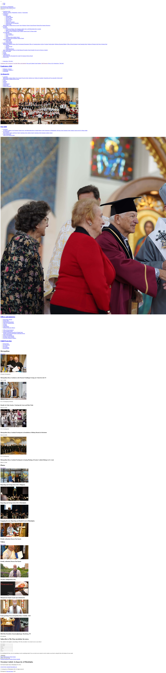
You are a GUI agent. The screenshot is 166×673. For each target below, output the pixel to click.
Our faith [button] (5, 26)
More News (3, 353)
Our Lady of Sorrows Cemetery (41, 50)
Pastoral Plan (39, 25)
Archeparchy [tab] (10, 63)
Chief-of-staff (8, 24)
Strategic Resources (46, 25)
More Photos (3, 467)
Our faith (4, 126)
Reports (7, 47)
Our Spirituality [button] (6, 32)
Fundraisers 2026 (6, 66)
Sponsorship (25, 12)
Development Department (23, 44)
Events (4, 52)
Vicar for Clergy (9, 19)
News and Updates (7, 51)
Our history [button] (5, 27)
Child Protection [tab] (44, 63)
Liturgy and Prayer (9, 34)
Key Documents (12, 55)
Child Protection (6, 341)
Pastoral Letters (9, 41)
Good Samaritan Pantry (82, 44)
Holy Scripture (9, 33)
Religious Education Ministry (61, 44)
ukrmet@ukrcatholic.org (12, 666)
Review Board (30, 55)
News (2, 656)
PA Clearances (24, 55)
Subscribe (3, 655)
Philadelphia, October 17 (17, 12)
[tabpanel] (83, 68)
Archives (42, 44)
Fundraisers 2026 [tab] (4, 63)
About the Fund (9, 46)
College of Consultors (10, 21)
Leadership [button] (5, 14)
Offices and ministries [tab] (21, 63)
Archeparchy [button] (5, 13)
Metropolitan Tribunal (7, 44)
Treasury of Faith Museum (17, 50)
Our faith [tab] (15, 63)
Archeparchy (5, 74)
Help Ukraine (9, 7)
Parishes (4, 53)
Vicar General (8, 18)
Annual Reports (33, 25)
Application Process (10, 48)
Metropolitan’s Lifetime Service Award (11, 25)
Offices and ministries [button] (7, 43)
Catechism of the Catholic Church (13, 37)
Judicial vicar (8, 20)
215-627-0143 (3, 666)
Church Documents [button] (7, 39)
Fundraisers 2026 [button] (6, 11)
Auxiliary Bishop (9, 17)
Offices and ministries (8, 317)
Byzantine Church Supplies (29, 50)
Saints (7, 36)
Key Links (18, 55)
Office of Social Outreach (72, 44)
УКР (4, 4)
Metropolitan (8, 16)
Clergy (20, 25)
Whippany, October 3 (7, 12)
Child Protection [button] (6, 54)
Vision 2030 (8, 40)
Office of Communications (34, 44)
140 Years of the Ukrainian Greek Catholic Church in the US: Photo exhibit (21, 31)
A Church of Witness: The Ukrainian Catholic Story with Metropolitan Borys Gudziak (23, 29)
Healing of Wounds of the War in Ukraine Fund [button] (97, 44)
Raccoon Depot (10, 671)
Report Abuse (6, 55)
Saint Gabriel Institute (7, 50)
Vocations (46, 44)
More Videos (3, 544)
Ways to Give (3, 7)
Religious (24, 25)
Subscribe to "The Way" (8, 61)
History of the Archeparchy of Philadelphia (14, 30)
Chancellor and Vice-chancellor (12, 23)
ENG (4, 3)
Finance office (15, 44)
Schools (28, 25)
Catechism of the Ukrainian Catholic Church (15, 38)
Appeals (7, 45)
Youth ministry (52, 44)
